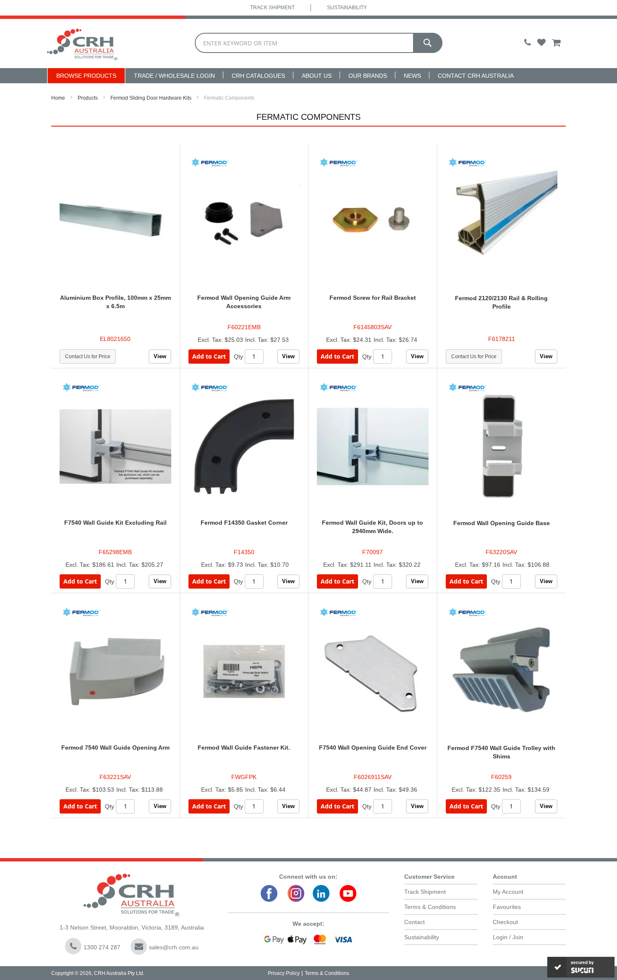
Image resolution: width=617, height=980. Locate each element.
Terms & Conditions (430, 906)
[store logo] (82, 43)
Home (58, 98)
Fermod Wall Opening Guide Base (501, 523)
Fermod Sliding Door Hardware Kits (150, 98)
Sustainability (347, 8)
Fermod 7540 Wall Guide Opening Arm (115, 747)
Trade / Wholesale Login (174, 75)
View (160, 356)
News (412, 75)
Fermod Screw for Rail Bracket (372, 297)
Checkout (505, 922)
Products (88, 98)
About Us (317, 75)
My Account (508, 891)
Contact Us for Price (87, 356)
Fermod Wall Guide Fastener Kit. (244, 747)
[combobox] (318, 43)
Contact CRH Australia (476, 75)
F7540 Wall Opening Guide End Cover (372, 747)
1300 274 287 (102, 947)
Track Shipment (272, 8)
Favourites (507, 906)
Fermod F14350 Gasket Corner (244, 522)
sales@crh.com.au (174, 947)
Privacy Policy (284, 973)
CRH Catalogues (258, 75)
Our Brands (367, 75)
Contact (414, 922)
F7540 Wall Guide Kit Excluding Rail (115, 522)
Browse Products (86, 75)
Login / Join (508, 937)
